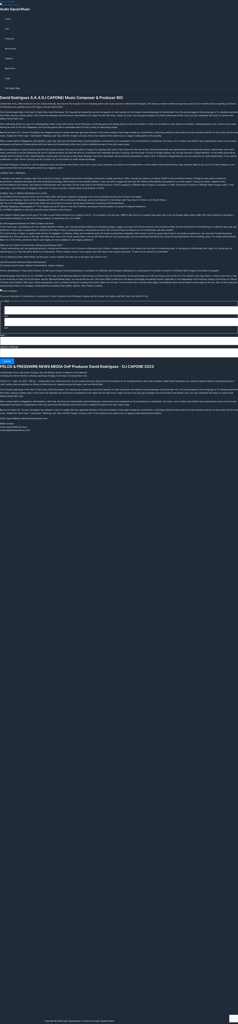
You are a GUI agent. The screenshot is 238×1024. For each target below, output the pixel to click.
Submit (7, 361)
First (6, 316)
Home (8, 19)
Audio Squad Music (15, 9)
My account (10, 48)
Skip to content (7, 1)
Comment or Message (9, 347)
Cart (7, 28)
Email (3, 335)
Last (6, 328)
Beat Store (10, 68)
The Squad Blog (12, 88)
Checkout (9, 38)
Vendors (9, 58)
